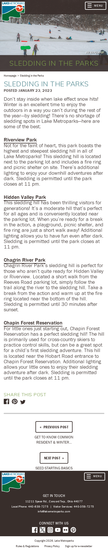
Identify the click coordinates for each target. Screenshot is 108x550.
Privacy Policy (52, 546)
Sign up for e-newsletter (78, 546)
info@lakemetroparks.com (54, 511)
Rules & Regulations (27, 546)
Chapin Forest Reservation (33, 322)
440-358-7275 (84, 506)
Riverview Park (20, 139)
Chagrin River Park (25, 259)
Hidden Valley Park (25, 197)
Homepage (10, 75)
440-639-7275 (38, 506)
